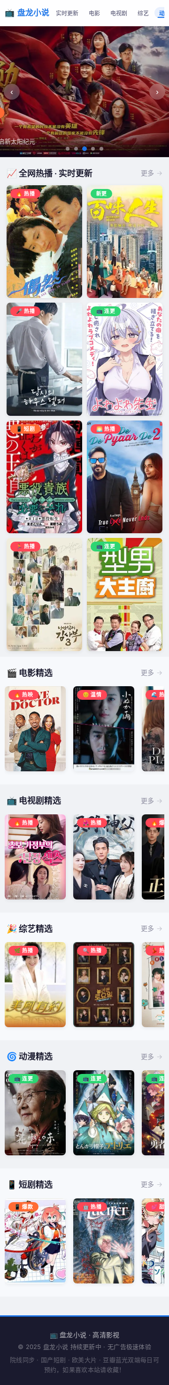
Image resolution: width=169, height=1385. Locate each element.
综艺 (143, 13)
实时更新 (67, 13)
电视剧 (118, 13)
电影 (94, 13)
